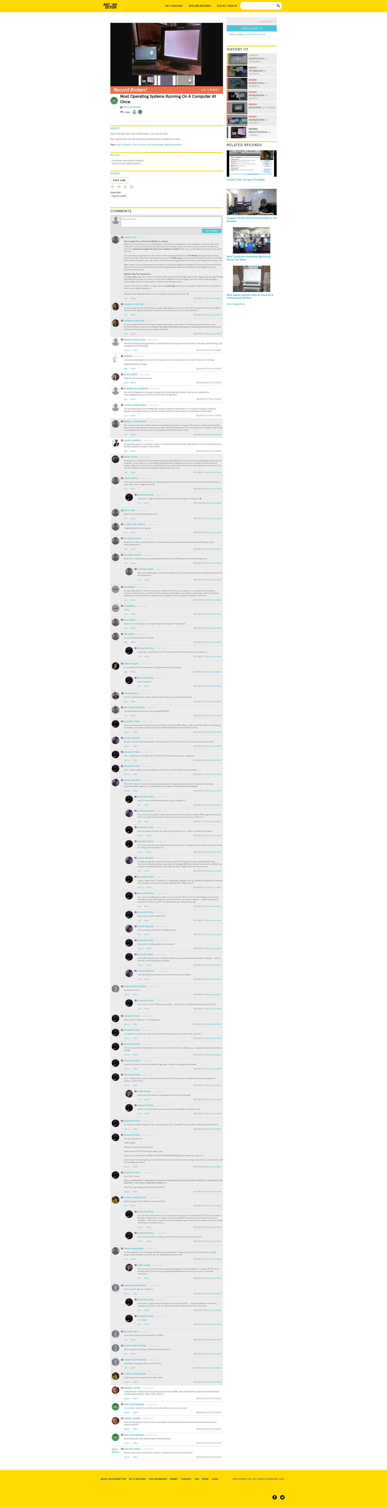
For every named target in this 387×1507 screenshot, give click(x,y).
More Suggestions (236, 304)
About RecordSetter (113, 1479)
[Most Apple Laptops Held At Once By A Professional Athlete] (251, 278)
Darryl (126, 1408)
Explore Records (200, 6)
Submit (174, 1479)
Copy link (119, 180)
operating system (173, 144)
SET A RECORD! (174, 6)
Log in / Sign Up (227, 6)
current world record (254, 34)
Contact (186, 1479)
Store (205, 1479)
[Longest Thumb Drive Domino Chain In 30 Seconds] (251, 202)
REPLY (133, 298)
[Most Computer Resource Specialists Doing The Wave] (251, 240)
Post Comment (211, 231)
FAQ (197, 1479)
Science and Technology (151, 144)
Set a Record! (137, 1479)
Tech (135, 144)
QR (131, 186)
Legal (215, 1479)
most (118, 144)
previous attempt (213, 298)
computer (127, 144)
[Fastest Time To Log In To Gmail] (251, 163)
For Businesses (158, 1479)
